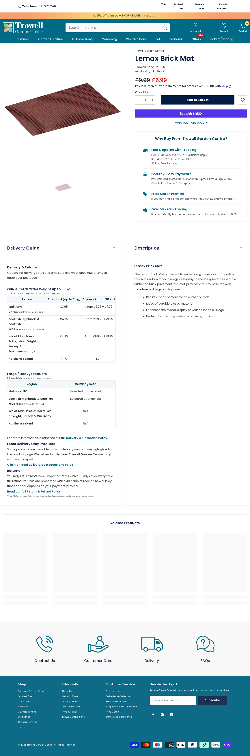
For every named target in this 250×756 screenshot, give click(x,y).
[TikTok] (171, 714)
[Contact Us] (45, 644)
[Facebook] (153, 714)
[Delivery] (152, 644)
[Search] (118, 27)
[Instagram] (162, 714)
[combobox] (113, 27)
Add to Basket (197, 100)
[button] (63, 187)
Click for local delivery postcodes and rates (40, 465)
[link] (25, 597)
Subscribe (212, 700)
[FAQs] (205, 644)
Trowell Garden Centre (149, 51)
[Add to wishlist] (242, 100)
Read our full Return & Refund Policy (34, 491)
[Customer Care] (98, 644)
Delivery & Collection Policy (86, 438)
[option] (63, 109)
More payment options (191, 122)
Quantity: (142, 92)
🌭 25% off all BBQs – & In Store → (125, 15)
